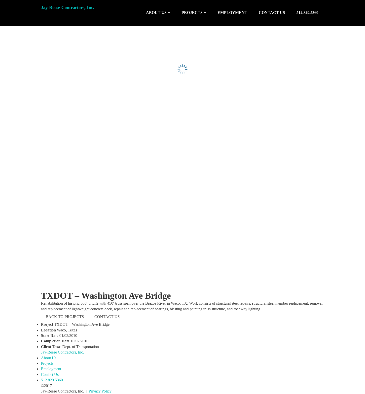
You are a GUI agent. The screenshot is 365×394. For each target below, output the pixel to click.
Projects (47, 363)
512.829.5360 (307, 12)
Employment (232, 12)
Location (48, 330)
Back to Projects (65, 317)
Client (46, 347)
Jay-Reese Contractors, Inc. (67, 7)
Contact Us (272, 12)
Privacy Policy (100, 391)
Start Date (49, 335)
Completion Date (55, 341)
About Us (48, 358)
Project (47, 324)
